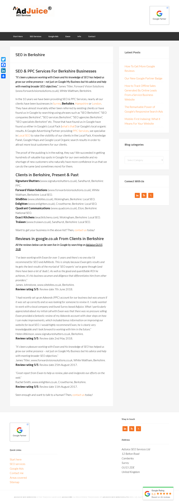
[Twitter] (3, 59)
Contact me (16, 473)
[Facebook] (3, 65)
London (96, 103)
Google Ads (17, 468)
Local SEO (24, 135)
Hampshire (81, 103)
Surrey (57, 103)
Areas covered (18, 477)
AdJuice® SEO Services (32, 11)
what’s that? (69, 126)
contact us (81, 230)
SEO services (17, 464)
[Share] (3, 76)
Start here (16, 459)
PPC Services (81, 130)
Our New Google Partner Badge (143, 78)
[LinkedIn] (3, 70)
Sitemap (14, 482)
